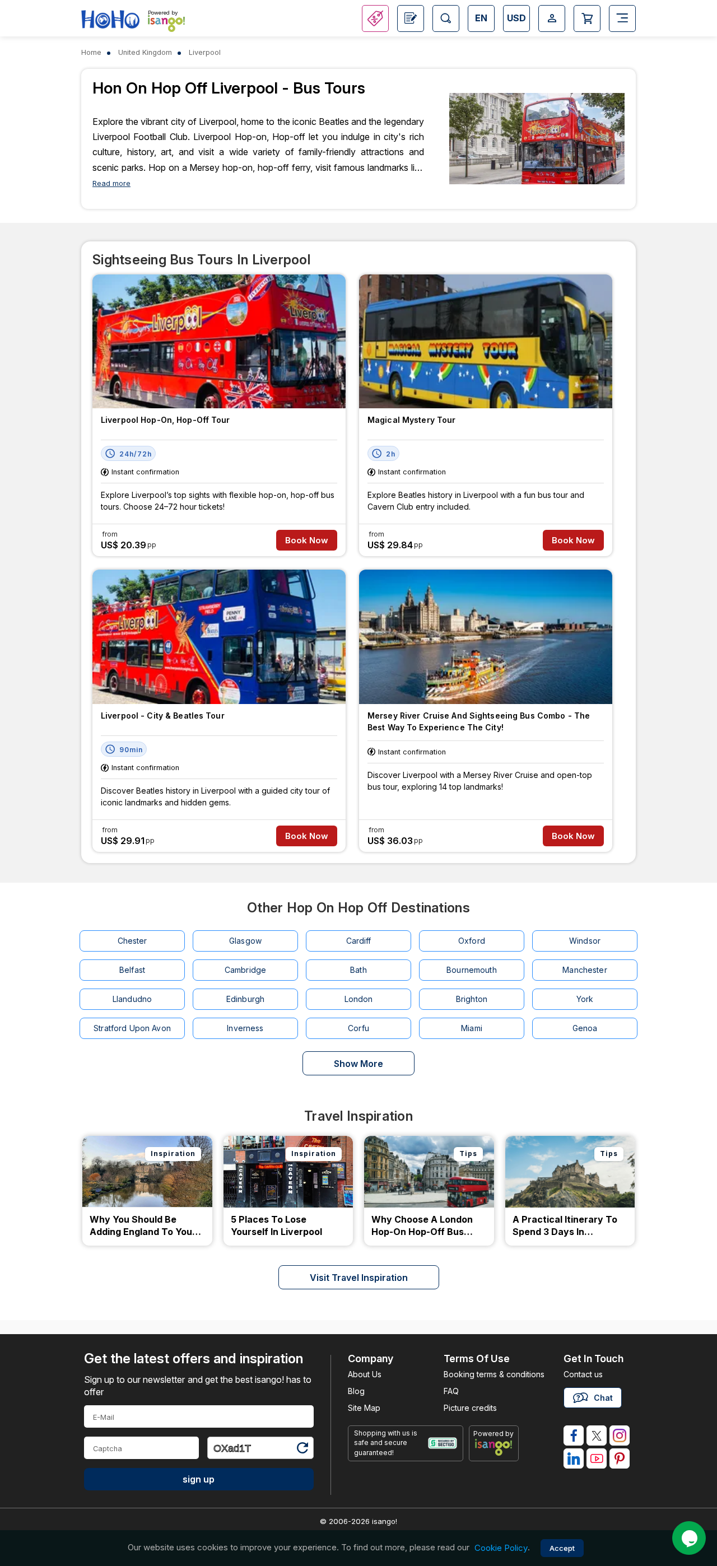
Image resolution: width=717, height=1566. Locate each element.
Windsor (584, 940)
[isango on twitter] (596, 1435)
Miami (471, 1028)
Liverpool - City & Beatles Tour (163, 715)
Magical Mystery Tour (411, 420)
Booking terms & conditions (494, 1374)
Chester (132, 940)
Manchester (584, 970)
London (358, 999)
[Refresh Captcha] (302, 1449)
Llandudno (132, 999)
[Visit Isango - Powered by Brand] (166, 23)
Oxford (471, 940)
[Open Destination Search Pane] (445, 18)
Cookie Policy (501, 1547)
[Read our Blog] (410, 18)
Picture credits (470, 1408)
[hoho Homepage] (110, 19)
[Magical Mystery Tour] (485, 341)
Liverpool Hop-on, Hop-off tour (165, 420)
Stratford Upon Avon (132, 1028)
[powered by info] (493, 1447)
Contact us (583, 1374)
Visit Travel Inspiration (359, 1277)
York (585, 999)
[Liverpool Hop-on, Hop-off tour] (219, 341)
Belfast (132, 970)
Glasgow (245, 940)
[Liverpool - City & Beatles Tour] (219, 637)
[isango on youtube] (596, 1458)
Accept (562, 1548)
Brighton (471, 999)
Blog (356, 1391)
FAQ (451, 1391)
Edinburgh (245, 999)
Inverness (245, 1028)
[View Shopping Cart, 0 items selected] (587, 18)
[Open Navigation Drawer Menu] (622, 18)
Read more (111, 183)
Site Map (364, 1408)
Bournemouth (471, 970)
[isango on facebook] (574, 1435)
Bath (358, 970)
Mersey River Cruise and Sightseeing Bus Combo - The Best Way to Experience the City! (478, 721)
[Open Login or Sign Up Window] (551, 18)
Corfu (358, 1028)
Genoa (585, 1028)
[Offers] (375, 18)
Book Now (306, 540)
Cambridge (245, 970)
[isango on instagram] (619, 1435)
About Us (364, 1374)
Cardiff (358, 940)
